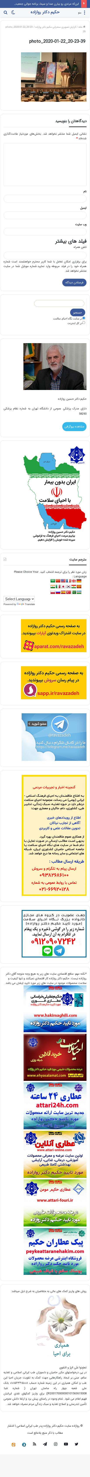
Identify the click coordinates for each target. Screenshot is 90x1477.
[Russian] (58, 592)
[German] (79, 581)
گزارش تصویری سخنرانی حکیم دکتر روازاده (55, 27)
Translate (30, 604)
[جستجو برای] (5, 14)
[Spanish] (63, 592)
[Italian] (58, 587)
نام (85, 191)
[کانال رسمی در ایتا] (13, 1444)
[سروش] (24, 1444)
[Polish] (52, 592)
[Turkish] (68, 592)
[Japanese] (63, 587)
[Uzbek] (79, 592)
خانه (80, 27)
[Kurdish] (73, 587)
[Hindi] (52, 587)
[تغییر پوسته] (13, 14)
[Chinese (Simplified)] (58, 581)
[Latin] (79, 587)
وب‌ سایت (81, 224)
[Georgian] (73, 581)
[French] (68, 581)
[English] (63, 581)
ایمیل (83, 208)
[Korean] (68, 587)
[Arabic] (52, 581)
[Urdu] (73, 592)
